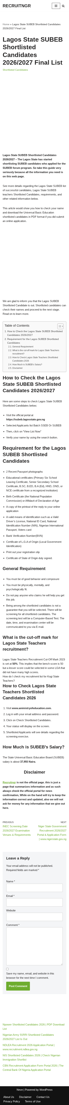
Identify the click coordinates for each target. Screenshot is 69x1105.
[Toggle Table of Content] (59, 326)
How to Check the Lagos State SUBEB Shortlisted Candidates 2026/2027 (35, 333)
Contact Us (43, 1096)
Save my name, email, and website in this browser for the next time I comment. (30, 975)
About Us (8, 1096)
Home (6, 24)
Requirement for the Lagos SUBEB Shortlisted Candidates (33, 341)
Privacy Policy (11, 1101)
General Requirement (22, 346)
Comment (12, 924)
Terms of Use (33, 1101)
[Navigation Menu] (56, 6)
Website (11, 910)
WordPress (46, 1089)
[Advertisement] (34, 117)
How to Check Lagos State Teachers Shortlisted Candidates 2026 (35, 359)
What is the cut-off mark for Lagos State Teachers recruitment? (35, 352)
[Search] (63, 6)
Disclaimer (17, 368)
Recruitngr (9, 782)
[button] (34, 643)
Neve (20, 1089)
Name (10, 881)
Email (10, 895)
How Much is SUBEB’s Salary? (27, 364)
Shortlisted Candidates (15, 70)
